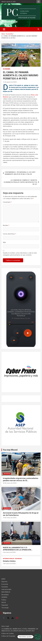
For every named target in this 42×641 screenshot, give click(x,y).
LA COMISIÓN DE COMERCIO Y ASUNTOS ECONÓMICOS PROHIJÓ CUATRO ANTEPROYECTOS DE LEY (20, 182)
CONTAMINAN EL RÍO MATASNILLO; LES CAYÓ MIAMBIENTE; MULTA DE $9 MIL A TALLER (20, 173)
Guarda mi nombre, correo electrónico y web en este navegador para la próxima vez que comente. (20, 254)
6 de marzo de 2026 (9, 552)
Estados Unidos (9, 561)
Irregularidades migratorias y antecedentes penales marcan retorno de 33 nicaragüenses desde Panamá (20, 480)
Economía (6, 69)
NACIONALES (5, 592)
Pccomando (9, 21)
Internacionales (8, 558)
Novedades (5, 594)
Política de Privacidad (8, 636)
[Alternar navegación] (4, 29)
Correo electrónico (9, 234)
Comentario (7, 202)
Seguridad (7, 473)
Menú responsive (38, 1)
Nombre (6, 225)
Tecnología (4, 608)
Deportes (4, 581)
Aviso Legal (5, 626)
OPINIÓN (4, 597)
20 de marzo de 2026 (9, 483)
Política (3, 600)
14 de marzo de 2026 (9, 517)
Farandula (4, 587)
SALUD (3, 602)
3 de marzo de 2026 (9, 563)
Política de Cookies (7, 633)
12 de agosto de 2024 (9, 82)
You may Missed (10, 450)
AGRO (3, 579)
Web (4, 242)
